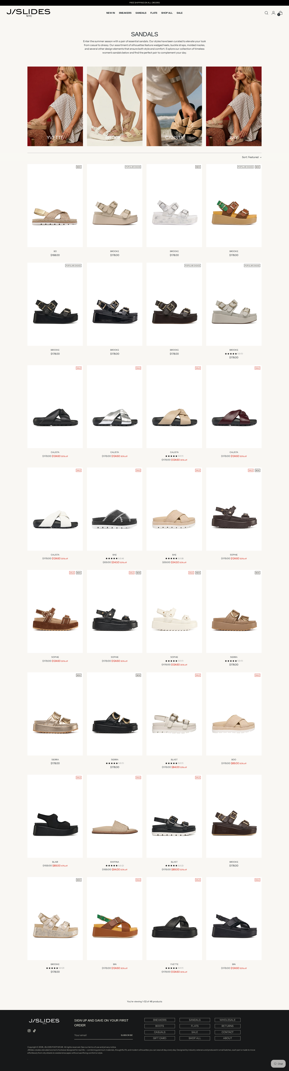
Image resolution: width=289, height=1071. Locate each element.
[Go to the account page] (273, 13)
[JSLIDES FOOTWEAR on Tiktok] (35, 1031)
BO (55, 251)
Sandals (195, 1020)
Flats (195, 1026)
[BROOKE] (114, 205)
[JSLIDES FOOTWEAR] (28, 13)
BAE (115, 554)
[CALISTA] (55, 406)
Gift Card (159, 1038)
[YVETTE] (174, 918)
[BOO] (234, 713)
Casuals (159, 1032)
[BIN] (114, 918)
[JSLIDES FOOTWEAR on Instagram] (29, 1031)
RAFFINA (114, 862)
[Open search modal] (266, 13)
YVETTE (174, 964)
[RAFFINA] (114, 816)
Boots (159, 1026)
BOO (233, 759)
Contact (228, 1032)
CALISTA (55, 452)
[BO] (55, 205)
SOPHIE (234, 554)
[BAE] (114, 509)
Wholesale (228, 1020)
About (227, 1038)
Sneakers (159, 1020)
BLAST (174, 759)
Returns (227, 1026)
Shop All (195, 1038)
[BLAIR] (55, 816)
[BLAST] (174, 713)
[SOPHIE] (234, 509)
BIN (114, 964)
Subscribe (127, 1035)
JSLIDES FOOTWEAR (53, 1047)
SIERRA (233, 657)
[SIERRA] (234, 611)
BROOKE (114, 251)
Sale (194, 1032)
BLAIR (55, 862)
